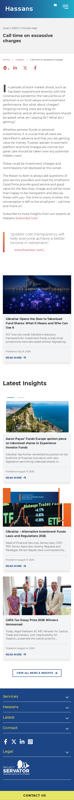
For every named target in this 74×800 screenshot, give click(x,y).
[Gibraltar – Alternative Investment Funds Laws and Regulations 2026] (37, 507)
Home (6, 59)
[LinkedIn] (22, 743)
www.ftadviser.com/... (29, 250)
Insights (20, 59)
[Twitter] (14, 743)
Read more (14, 357)
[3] (5, 69)
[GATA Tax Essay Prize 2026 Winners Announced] (37, 595)
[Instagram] (30, 743)
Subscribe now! (26, 218)
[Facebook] (5, 743)
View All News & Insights (35, 672)
